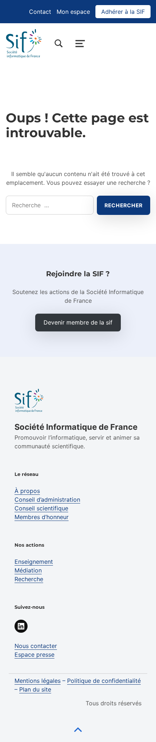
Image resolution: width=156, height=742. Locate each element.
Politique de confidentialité (104, 680)
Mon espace (73, 11)
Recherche (29, 579)
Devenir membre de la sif (78, 322)
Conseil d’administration (47, 499)
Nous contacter (36, 645)
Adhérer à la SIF (123, 11)
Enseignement (34, 561)
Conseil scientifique (41, 508)
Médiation (28, 570)
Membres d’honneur (42, 517)
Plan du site (35, 689)
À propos (27, 490)
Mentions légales (38, 680)
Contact (40, 11)
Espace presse (34, 654)
